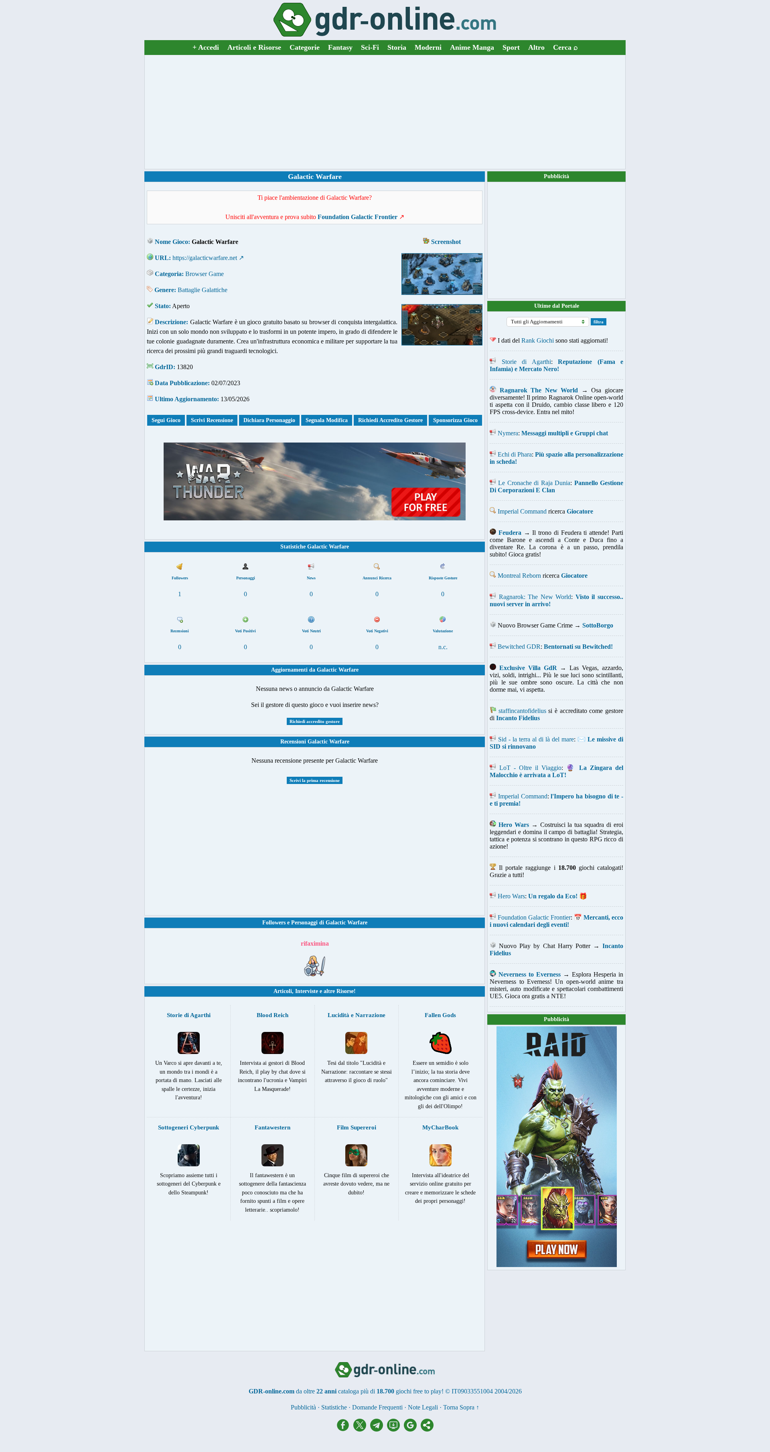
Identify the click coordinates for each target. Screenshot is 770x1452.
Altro (536, 47)
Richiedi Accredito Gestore (390, 420)
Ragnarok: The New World (535, 596)
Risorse (345, 991)
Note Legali (423, 1407)
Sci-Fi (370, 47)
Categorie (305, 47)
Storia (396, 47)
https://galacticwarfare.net (204, 257)
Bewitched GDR (519, 646)
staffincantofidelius (522, 710)
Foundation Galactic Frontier (534, 917)
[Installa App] (395, 1429)
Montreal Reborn (519, 575)
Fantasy (340, 47)
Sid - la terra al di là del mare (536, 739)
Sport (511, 47)
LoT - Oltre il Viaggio (530, 767)
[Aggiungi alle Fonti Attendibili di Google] (412, 1429)
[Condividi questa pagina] (427, 1429)
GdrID (164, 367)
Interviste (306, 991)
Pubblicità (556, 176)
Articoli (283, 991)
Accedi (205, 47)
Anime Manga (472, 47)
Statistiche (334, 1407)
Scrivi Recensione (212, 420)
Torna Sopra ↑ (461, 1407)
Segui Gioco (166, 420)
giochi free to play (419, 1391)
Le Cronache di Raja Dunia (534, 482)
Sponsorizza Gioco (455, 420)
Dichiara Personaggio (269, 420)
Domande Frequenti (377, 1407)
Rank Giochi (537, 340)
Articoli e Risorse (254, 47)
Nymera (508, 433)
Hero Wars (511, 896)
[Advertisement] (385, 112)
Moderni (428, 47)
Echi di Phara (515, 454)
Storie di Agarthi (526, 361)
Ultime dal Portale (556, 306)
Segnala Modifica (327, 420)
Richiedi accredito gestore (315, 721)
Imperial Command (522, 511)
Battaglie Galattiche (202, 289)
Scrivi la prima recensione (315, 780)
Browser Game (204, 273)
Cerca (565, 47)
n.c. (443, 647)
